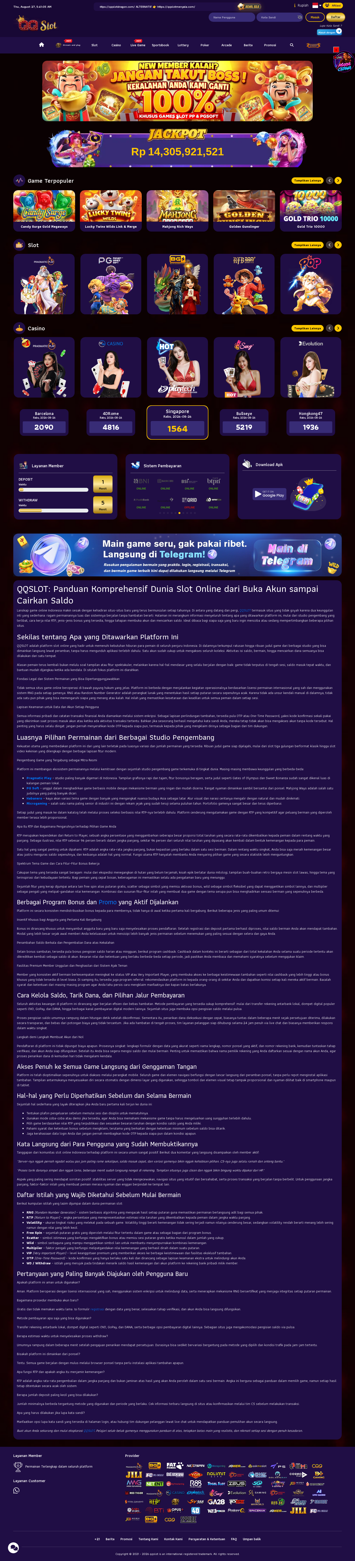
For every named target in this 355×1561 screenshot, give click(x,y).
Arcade (226, 45)
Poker (205, 45)
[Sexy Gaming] (244, 367)
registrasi (97, 1309)
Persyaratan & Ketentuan (207, 1539)
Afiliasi (336, 5)
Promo (108, 902)
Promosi (270, 45)
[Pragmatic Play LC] (44, 367)
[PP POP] (310, 284)
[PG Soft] (110, 284)
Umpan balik (252, 1539)
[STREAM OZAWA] (344, 61)
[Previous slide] (329, 180)
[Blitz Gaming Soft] (177, 284)
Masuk (315, 17)
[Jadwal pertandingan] (249, 6)
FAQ (234, 1539)
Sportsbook (160, 45)
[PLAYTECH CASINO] (177, 367)
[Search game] (292, 45)
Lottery (183, 45)
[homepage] (41, 45)
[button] (307, 91)
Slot (95, 45)
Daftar (336, 17)
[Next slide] (338, 180)
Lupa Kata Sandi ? (331, 25)
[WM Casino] (110, 367)
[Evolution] (310, 367)
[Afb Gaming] (244, 284)
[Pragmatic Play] (44, 284)
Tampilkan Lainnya (307, 180)
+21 (97, 1539)
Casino (116, 45)
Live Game (138, 45)
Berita (248, 45)
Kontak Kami (173, 1539)
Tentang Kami (148, 1539)
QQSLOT (245, 610)
